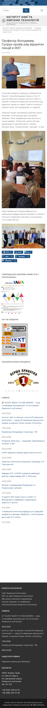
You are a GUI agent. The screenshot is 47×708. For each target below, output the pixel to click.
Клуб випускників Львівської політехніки (19, 604)
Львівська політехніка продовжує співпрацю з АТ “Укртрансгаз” (23, 463)
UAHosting (40, 705)
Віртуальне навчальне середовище (17, 599)
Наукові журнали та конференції (16, 602)
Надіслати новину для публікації (16, 661)
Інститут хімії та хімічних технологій (22, 18)
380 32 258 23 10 (25, 1)
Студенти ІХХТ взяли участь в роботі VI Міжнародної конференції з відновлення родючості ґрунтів (19, 500)
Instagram (5, 4)
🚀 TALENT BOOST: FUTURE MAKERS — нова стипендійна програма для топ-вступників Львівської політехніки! (21, 405)
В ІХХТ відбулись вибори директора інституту (22, 453)
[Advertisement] (23, 550)
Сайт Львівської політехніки (14, 593)
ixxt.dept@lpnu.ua (8, 3)
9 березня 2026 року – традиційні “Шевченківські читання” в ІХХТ (23, 442)
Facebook (21, 3)
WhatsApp (16, 4)
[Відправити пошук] (26, 10)
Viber (32, 4)
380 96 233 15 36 (10, 1)
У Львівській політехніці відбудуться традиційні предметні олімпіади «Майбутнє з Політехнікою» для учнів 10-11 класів (23, 514)
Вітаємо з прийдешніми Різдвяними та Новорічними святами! (18, 486)
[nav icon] (41, 10)
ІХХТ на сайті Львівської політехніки (17, 596)
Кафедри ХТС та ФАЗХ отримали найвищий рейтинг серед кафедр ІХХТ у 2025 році (21, 474)
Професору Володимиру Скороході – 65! (19, 432)
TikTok (25, 4)
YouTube (31, 3)
